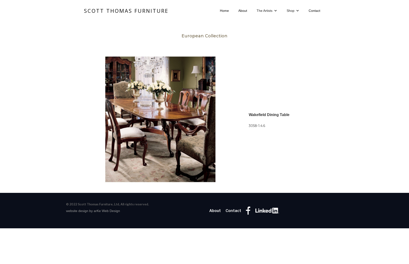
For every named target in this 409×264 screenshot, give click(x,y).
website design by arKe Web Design (93, 211)
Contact (314, 11)
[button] (267, 11)
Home (224, 11)
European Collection (204, 36)
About (242, 11)
